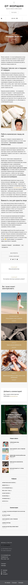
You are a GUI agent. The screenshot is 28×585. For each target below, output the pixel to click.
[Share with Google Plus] (15, 259)
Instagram (5, 574)
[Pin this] (17, 259)
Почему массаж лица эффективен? (10, 526)
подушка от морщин (6, 245)
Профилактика (14, 34)
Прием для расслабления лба (14, 345)
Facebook (5, 570)
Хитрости (14, 342)
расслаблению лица (18, 187)
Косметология (5, 493)
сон (22, 245)
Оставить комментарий (14, 256)
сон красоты (5, 247)
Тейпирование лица (14, 442)
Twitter (4, 572)
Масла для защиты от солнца (17, 468)
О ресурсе (3, 563)
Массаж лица (5, 495)
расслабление (16, 245)
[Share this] (10, 259)
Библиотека (5, 485)
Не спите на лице (6, 515)
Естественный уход (14, 316)
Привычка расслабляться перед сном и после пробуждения (14, 376)
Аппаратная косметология (8, 482)
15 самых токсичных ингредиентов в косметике (13, 511)
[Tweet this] (12, 259)
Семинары (3, 565)
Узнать (14, 429)
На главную (7, 582)
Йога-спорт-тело (6, 490)
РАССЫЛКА (14, 12)
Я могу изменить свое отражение (14, 318)
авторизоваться (13, 396)
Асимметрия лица (6, 522)
